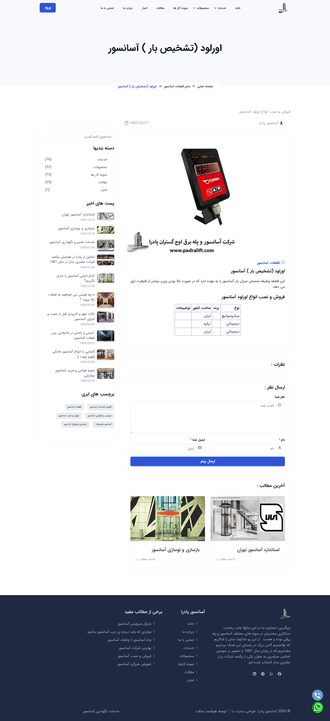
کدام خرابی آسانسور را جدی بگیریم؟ (76, 278)
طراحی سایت (245, 711)
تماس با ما (107, 8)
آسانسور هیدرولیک (103, 424)
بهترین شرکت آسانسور (135, 648)
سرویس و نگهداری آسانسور (100, 415)
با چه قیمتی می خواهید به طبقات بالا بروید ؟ (71, 297)
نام (282, 440)
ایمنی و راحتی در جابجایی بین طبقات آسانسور (73, 335)
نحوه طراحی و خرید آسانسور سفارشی (75, 373)
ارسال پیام (207, 461)
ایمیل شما (197, 440)
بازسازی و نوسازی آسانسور (176, 549)
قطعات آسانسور (268, 263)
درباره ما (128, 8)
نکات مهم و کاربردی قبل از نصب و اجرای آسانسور (71, 316)
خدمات (222, 8)
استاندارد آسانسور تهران (258, 549)
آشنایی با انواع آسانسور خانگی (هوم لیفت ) (74, 354)
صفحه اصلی (204, 86)
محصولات (203, 8)
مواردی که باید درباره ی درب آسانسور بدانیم (120, 632)
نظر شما (280, 397)
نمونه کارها (186, 664)
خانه (238, 8)
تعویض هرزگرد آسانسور (134, 664)
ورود (47, 7)
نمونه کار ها (180, 8)
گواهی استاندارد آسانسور (101, 407)
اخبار (144, 8)
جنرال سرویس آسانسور (135, 624)
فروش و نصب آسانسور (69, 415)
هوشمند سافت (205, 711)
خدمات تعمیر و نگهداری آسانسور (72, 242)
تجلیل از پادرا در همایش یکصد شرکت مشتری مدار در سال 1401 (72, 259)
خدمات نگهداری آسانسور (101, 711)
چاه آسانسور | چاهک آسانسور (130, 640)
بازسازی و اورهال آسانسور (75, 424)
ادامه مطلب (226, 559)
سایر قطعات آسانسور (176, 86)
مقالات (160, 8)
